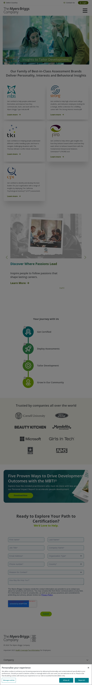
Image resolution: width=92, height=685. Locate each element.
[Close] (88, 667)
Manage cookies (8, 680)
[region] (46, 674)
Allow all (66, 680)
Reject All (81, 680)
